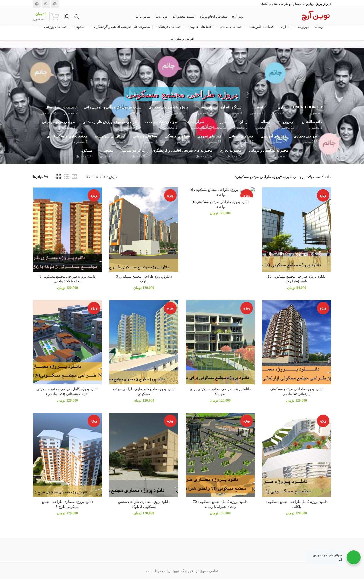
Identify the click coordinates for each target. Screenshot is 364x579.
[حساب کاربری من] (67, 17)
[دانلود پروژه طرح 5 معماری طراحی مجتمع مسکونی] (143, 342)
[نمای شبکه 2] (74, 177)
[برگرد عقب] (246, 94)
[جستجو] (77, 17)
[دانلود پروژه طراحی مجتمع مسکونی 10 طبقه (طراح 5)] (296, 229)
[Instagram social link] (55, 4)
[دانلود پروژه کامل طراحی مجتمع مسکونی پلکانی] (296, 455)
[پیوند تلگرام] (37, 4)
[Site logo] (315, 16)
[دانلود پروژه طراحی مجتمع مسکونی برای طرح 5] (220, 342)
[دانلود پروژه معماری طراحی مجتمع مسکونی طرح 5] (67, 455)
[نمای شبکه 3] (66, 177)
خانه (328, 177)
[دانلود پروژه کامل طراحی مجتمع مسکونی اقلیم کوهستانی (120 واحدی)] (67, 342)
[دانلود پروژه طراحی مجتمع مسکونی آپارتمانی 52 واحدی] (296, 342)
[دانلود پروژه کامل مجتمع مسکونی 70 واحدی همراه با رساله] (220, 455)
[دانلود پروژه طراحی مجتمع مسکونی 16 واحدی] (220, 192)
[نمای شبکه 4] (58, 177)
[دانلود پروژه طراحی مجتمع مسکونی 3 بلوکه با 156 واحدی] (67, 229)
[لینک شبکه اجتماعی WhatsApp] (46, 4)
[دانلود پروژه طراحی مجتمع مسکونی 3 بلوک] (143, 229)
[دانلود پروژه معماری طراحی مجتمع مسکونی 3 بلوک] (143, 455)
